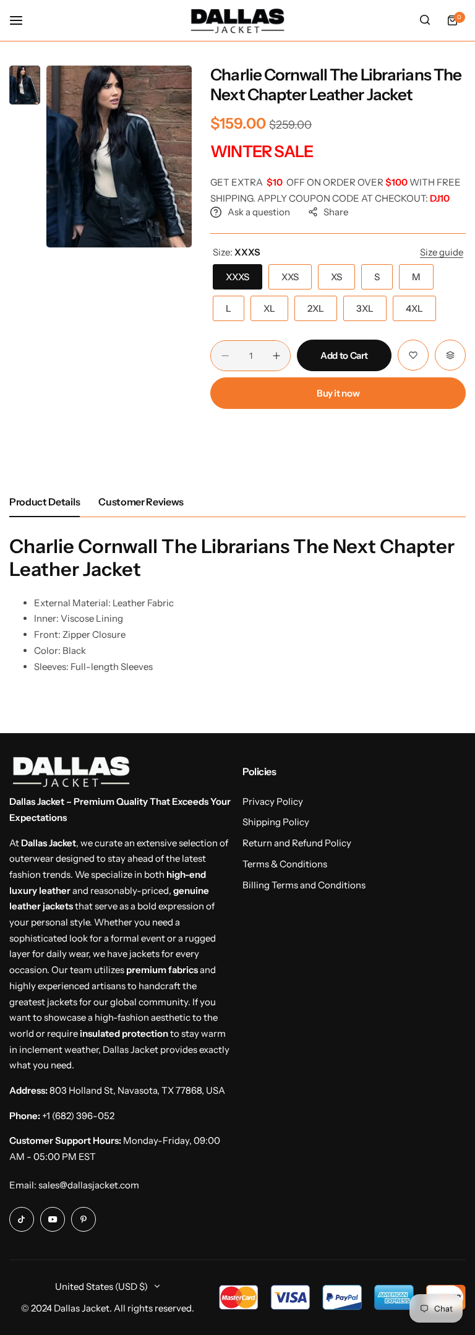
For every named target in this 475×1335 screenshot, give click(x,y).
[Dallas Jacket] (237, 20)
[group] (119, 156)
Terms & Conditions (284, 864)
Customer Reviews (141, 502)
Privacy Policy (272, 801)
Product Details (44, 502)
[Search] (425, 20)
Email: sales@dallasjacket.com (74, 1185)
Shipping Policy (275, 822)
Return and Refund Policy (296, 843)
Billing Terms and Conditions (304, 885)
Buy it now (338, 393)
